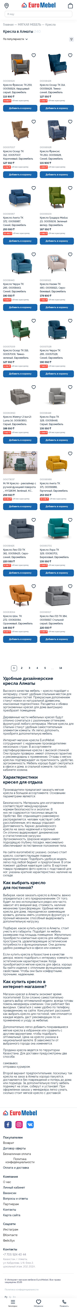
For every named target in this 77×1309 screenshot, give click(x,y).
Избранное (38, 1306)
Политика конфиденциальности (20, 1161)
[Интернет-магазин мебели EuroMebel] (38, 6)
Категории (12, 1306)
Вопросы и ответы (15, 1198)
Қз (10, 1297)
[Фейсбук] (8, 1128)
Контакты (9, 1209)
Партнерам (11, 1204)
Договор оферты (14, 1148)
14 (60, 668)
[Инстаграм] (19, 1128)
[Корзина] (70, 6)
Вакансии (9, 1193)
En (14, 1297)
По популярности (13, 39)
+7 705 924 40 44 (14, 1254)
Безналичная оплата (17, 1154)
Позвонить (64, 1306)
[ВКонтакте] (30, 1128)
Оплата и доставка (16, 1167)
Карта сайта (11, 1215)
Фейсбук (9, 1240)
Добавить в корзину (20, 108)
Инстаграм (10, 1229)
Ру (6, 1297)
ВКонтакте (10, 1235)
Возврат (8, 1143)
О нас (7, 1182)
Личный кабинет (14, 1187)
